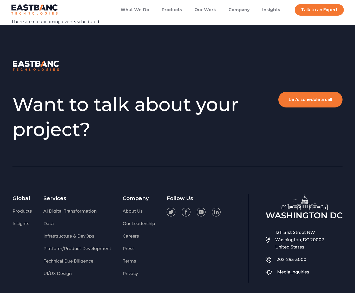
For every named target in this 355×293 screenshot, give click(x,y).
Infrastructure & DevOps (68, 236)
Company (136, 198)
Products (22, 211)
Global (21, 198)
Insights (20, 223)
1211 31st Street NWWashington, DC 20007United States (299, 240)
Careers (131, 236)
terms (129, 261)
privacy (130, 273)
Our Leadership (139, 223)
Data (48, 223)
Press (129, 248)
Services (54, 198)
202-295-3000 (291, 259)
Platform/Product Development (77, 248)
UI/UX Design (57, 273)
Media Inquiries (293, 272)
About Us (133, 211)
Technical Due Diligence (68, 261)
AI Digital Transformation (70, 211)
